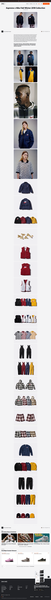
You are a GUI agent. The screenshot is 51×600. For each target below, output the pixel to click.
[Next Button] (4, 566)
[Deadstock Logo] (2, 4)
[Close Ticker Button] (49, 1)
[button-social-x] (49, 31)
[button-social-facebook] (44, 31)
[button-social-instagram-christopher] (41, 31)
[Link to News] (5, 3)
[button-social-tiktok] (47, 31)
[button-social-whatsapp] (46, 31)
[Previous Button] (2, 566)
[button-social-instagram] (43, 31)
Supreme (19, 46)
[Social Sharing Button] (2, 31)
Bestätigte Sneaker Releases (9, 550)
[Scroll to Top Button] (49, 577)
